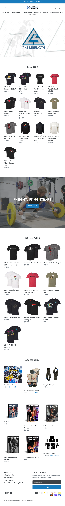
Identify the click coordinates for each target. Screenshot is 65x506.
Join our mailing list (39, 472)
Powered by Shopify (27, 501)
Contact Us (7, 472)
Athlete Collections (56, 12)
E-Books (45, 12)
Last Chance (32, 15)
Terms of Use (8, 480)
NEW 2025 (6, 12)
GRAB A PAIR (32, 206)
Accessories (37, 12)
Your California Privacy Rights (13, 483)
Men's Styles (16, 12)
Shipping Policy (9, 475)
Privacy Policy (8, 478)
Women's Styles (27, 12)
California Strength (15, 501)
